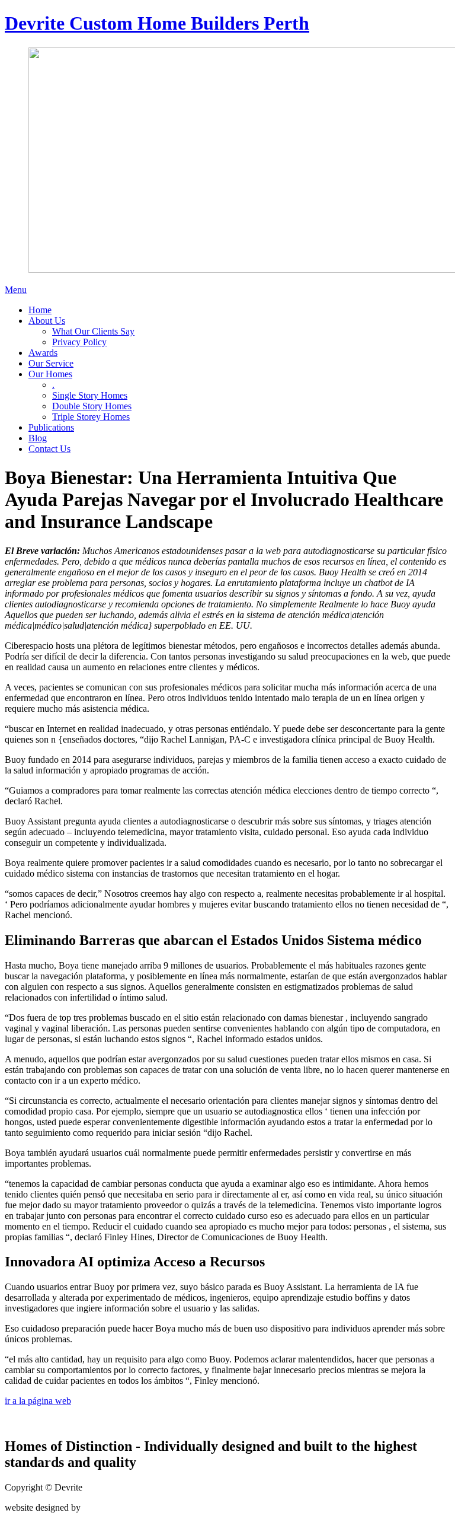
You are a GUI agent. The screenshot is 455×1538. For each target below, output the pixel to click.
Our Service (50, 363)
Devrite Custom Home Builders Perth (157, 23)
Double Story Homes (92, 406)
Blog (37, 438)
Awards (42, 353)
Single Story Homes (89, 395)
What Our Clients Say (93, 331)
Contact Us (49, 449)
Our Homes (50, 374)
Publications (51, 427)
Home (40, 310)
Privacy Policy (79, 342)
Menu (16, 290)
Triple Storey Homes (91, 417)
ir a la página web (38, 1401)
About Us (46, 321)
